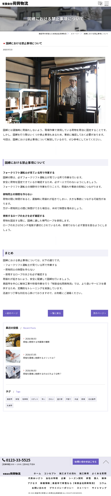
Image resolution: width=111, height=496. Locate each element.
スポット (34, 399)
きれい (51, 399)
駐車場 (25, 399)
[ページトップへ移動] (106, 462)
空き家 (59, 399)
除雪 (17, 399)
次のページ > (99, 313)
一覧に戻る (55, 313)
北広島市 (91, 399)
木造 (76, 399)
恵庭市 (9, 399)
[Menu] (106, 3)
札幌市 (9, 405)
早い (43, 399)
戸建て (68, 399)
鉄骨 (83, 399)
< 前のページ (11, 313)
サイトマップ (99, 487)
